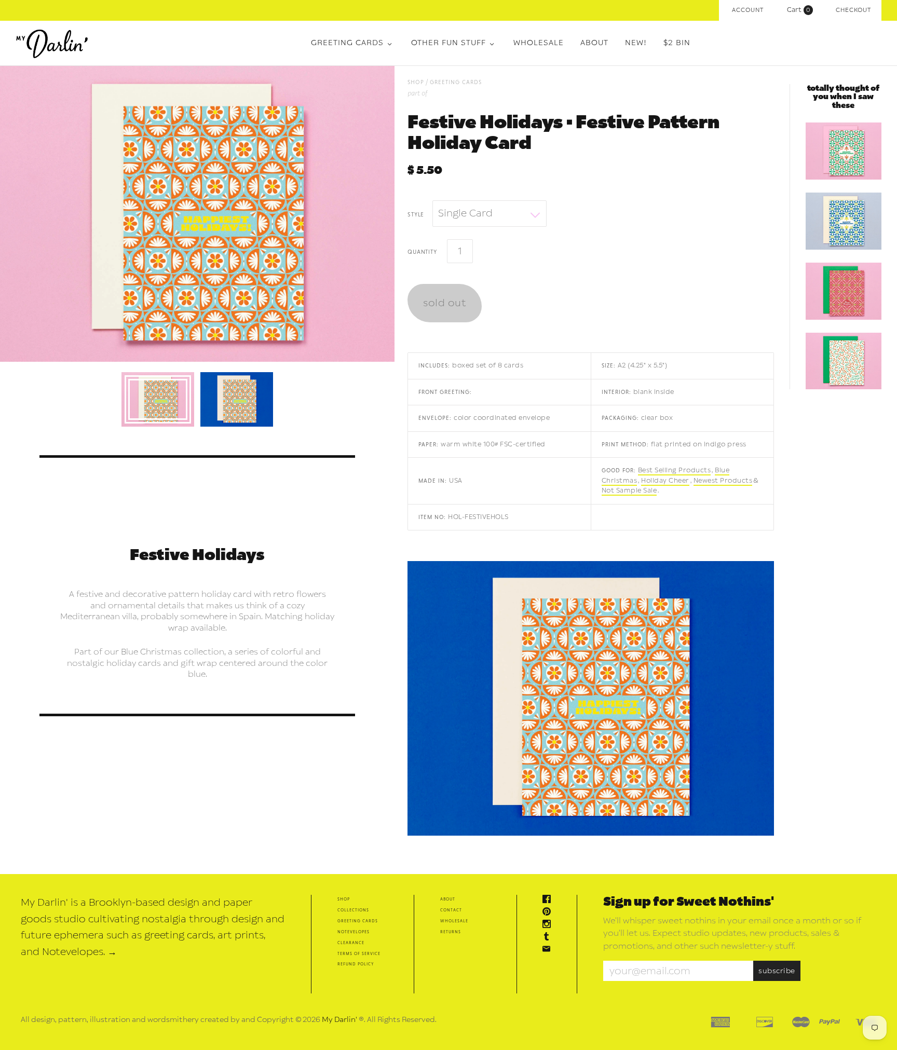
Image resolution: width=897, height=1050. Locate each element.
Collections (353, 909)
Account (748, 10)
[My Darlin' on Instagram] (549, 925)
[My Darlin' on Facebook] (549, 900)
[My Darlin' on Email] (549, 950)
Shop (343, 899)
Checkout (853, 10)
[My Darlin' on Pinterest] (549, 913)
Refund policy (355, 963)
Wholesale (538, 43)
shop (415, 82)
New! (636, 43)
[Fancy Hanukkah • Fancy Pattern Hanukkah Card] (843, 221)
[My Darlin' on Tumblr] (549, 937)
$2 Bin (676, 43)
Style (415, 214)
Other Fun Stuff (448, 43)
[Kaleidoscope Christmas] (843, 291)
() (801, 10)
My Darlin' (339, 1019)
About (594, 43)
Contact (451, 909)
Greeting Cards (347, 43)
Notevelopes (353, 931)
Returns (450, 931)
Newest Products (723, 480)
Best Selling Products (674, 470)
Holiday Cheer (665, 480)
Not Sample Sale (629, 490)
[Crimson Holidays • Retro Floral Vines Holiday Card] (843, 361)
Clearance (350, 942)
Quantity (422, 251)
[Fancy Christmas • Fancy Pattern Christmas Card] (843, 151)
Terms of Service (358, 953)
